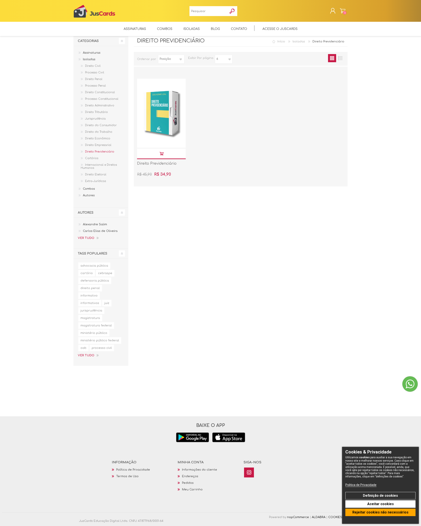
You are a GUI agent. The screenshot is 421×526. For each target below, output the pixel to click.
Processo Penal (95, 85)
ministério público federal (99, 340)
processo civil (102, 347)
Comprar (161, 153)
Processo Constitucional (101, 98)
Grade (332, 58)
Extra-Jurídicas (95, 181)
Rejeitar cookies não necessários (380, 512)
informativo (89, 295)
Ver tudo (86, 238)
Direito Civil (93, 65)
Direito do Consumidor (101, 125)
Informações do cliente (199, 469)
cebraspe (105, 273)
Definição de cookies (380, 495)
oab (83, 347)
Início (281, 41)
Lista (340, 58)
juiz (106, 303)
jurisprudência (91, 310)
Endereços (190, 476)
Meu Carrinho (343, 11)
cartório (86, 273)
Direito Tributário (96, 112)
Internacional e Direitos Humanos (99, 166)
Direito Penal (93, 79)
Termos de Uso (127, 476)
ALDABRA (318, 517)
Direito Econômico (97, 138)
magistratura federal (96, 325)
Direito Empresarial (98, 145)
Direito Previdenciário (157, 164)
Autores (89, 195)
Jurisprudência (95, 118)
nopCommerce (298, 517)
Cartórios (91, 158)
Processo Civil (94, 72)
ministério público (93, 333)
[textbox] (208, 11)
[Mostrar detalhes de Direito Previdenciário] (161, 113)
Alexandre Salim (95, 224)
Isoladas (299, 41)
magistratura (90, 318)
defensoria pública (94, 280)
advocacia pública (94, 265)
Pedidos (188, 482)
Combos (89, 188)
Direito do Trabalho (98, 131)
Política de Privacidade (133, 469)
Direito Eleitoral (95, 174)
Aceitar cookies (380, 504)
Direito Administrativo (99, 105)
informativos (89, 303)
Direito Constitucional (100, 92)
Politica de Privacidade (360, 485)
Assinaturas (91, 52)
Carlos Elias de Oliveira (100, 231)
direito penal (90, 288)
